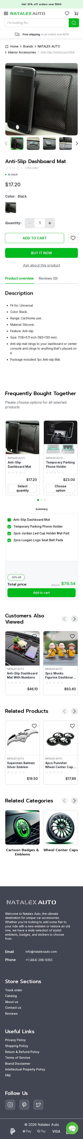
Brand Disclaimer (17, 1063)
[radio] (6, 167)
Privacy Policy (15, 1040)
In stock (13, 174)
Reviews (11, 1013)
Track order (13, 990)
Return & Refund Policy (22, 1052)
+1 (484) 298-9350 (39, 960)
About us (11, 1002)
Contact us (13, 1007)
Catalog (11, 996)
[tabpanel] (41, 324)
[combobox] (41, 23)
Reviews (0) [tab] (48, 278)
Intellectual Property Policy (25, 1069)
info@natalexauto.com (41, 951)
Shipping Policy (16, 1046)
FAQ (8, 1075)
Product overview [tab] (19, 278)
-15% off (16, 577)
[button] (22, 457)
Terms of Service (17, 1057)
